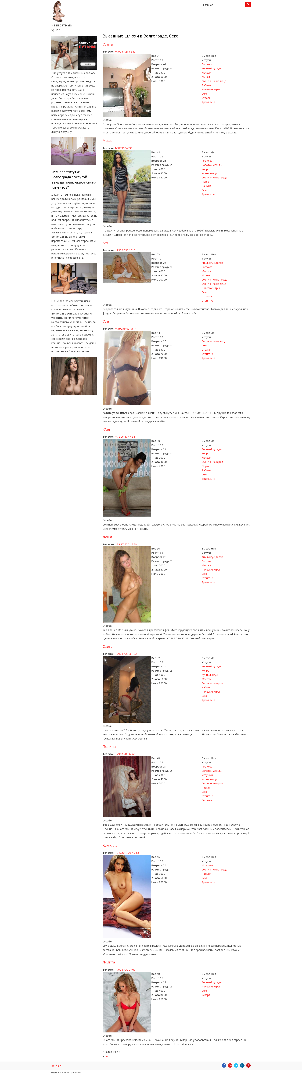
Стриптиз (208, 300)
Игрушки (207, 775)
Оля (106, 321)
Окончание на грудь (214, 177)
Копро (205, 169)
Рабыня (206, 85)
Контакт (56, 1065)
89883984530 (123, 148)
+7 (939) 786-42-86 (127, 852)
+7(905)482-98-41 (126, 328)
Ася (105, 242)
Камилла (110, 845)
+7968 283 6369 (125, 754)
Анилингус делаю (213, 262)
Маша (108, 140)
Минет (206, 76)
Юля (106, 429)
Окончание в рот (212, 462)
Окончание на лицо (214, 81)
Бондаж (207, 561)
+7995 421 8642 (125, 51)
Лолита (109, 962)
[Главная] (58, 21)
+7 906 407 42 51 (126, 436)
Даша (107, 536)
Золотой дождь (212, 68)
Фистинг (207, 800)
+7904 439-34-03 (126, 653)
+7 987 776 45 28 (126, 544)
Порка (206, 181)
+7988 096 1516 (125, 250)
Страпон (207, 97)
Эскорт (206, 995)
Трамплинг (208, 102)
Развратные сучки (61, 27)
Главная (208, 4)
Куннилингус (210, 173)
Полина (109, 746)
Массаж (206, 72)
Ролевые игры (211, 89)
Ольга (108, 44)
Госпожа (207, 64)
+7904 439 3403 (125, 969)
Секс (204, 93)
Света (107, 646)
